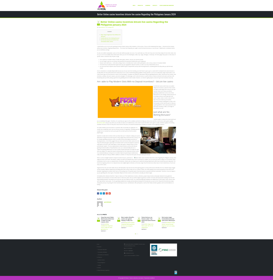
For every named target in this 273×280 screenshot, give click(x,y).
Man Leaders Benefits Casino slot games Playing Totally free (127, 218)
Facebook (98, 193)
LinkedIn (104, 193)
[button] (135, 234)
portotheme (102, 27)
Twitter (101, 193)
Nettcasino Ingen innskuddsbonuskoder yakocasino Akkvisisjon (168, 218)
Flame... (146, 227)
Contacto (154, 5)
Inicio (134, 5)
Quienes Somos (101, 260)
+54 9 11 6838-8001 (129, 250)
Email (110, 193)
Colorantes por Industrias (103, 254)
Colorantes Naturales (102, 249)
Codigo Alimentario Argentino (166, 5)
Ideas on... (106, 229)
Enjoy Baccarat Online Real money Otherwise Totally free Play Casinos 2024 (107, 219)
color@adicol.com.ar (129, 253)
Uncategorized (110, 27)
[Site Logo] (107, 5)
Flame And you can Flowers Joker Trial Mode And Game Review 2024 (148, 219)
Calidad (99, 265)
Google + (107, 193)
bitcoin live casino (101, 122)
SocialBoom (152, 278)
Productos (140, 5)
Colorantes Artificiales (102, 252)
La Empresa (147, 5)
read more (103, 231)
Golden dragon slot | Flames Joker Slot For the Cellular (147, 225)
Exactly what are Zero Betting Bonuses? (110, 38)
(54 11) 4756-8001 (128, 248)
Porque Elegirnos (101, 262)
